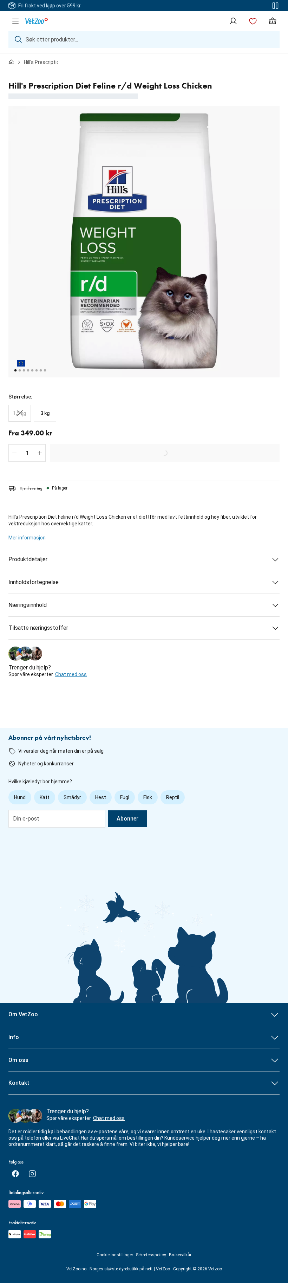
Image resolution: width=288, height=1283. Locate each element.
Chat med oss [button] (71, 674)
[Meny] (15, 21)
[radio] (19, 413)
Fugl (124, 797)
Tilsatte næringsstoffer (38, 627)
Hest (100, 797)
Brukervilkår (180, 1254)
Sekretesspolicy (151, 1254)
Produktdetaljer (27, 559)
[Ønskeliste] (253, 21)
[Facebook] (15, 1173)
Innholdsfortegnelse (33, 582)
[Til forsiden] (11, 62)
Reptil (172, 797)
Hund (20, 797)
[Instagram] (32, 1173)
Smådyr (72, 797)
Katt (45, 797)
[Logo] (36, 21)
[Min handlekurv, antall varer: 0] (273, 21)
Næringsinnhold (27, 605)
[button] (14, 453)
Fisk (147, 797)
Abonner (127, 818)
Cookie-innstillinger (115, 1254)
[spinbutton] (27, 453)
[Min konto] (233, 21)
